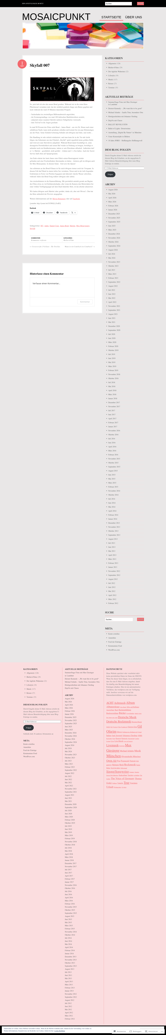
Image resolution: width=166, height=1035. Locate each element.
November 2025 (114, 217)
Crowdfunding (130, 713)
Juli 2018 (111, 382)
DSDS (108, 727)
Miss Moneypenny (82, 225)
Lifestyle (111, 75)
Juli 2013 (111, 543)
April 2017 (112, 418)
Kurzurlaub (131, 738)
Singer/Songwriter (117, 771)
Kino (113, 738)
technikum (136, 775)
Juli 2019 (111, 354)
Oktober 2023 (113, 266)
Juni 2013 (111, 547)
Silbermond (124, 768)
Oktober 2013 (113, 531)
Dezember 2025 (114, 213)
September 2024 (114, 246)
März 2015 (112, 482)
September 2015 (114, 466)
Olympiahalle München (131, 756)
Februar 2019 (113, 370)
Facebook (76, 198)
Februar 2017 (113, 422)
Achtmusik (120, 702)
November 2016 (114, 430)
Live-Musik (119, 741)
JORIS (140, 735)
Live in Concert (128, 741)
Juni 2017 (111, 414)
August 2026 (113, 189)
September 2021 (114, 310)
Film (119, 727)
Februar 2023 (113, 278)
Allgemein (112, 63)
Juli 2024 (111, 254)
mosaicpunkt (56, 17)
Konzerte (125, 738)
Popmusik (125, 760)
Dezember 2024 (114, 234)
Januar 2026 (112, 209)
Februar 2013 (113, 563)
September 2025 (114, 221)
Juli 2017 (111, 410)
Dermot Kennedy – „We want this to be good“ (125, 108)
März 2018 (112, 394)
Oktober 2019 (113, 350)
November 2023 (114, 262)
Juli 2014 (111, 499)
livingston (122, 746)
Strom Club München (112, 775)
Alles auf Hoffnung (133, 707)
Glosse (119, 732)
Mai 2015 (111, 478)
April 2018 (112, 390)
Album (130, 702)
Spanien (137, 772)
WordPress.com (114, 650)
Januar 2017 (112, 426)
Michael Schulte (127, 750)
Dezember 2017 (114, 402)
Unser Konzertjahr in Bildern (119, 136)
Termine (111, 87)
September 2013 (114, 535)
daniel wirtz (138, 713)
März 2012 (112, 599)
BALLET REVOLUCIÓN (117, 124)
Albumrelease (113, 706)
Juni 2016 (111, 442)
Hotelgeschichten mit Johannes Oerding (122, 116)
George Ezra (132, 727)
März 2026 (112, 201)
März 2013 (112, 559)
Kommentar (85, 302)
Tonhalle (120, 783)
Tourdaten (133, 783)
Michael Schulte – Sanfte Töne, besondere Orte (125, 112)
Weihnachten (117, 787)
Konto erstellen (113, 634)
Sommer (131, 772)
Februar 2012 (113, 603)
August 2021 (113, 314)
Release (115, 764)
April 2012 (112, 595)
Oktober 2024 (113, 242)
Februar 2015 (113, 487)
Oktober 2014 (113, 495)
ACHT (110, 702)
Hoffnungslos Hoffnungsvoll (130, 732)
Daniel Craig (54, 225)
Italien (108, 735)
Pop (118, 760)
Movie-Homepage (59, 198)
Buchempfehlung (125, 710)
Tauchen (130, 775)
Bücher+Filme (69, 240)
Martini (72, 225)
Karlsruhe (109, 738)
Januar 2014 (112, 519)
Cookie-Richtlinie (59, 1031)
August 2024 (113, 250)
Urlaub (109, 786)
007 (42, 225)
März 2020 (112, 342)
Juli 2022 (111, 290)
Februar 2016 (113, 454)
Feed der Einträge (114, 642)
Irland (139, 732)
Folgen (110, 174)
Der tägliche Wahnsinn (116, 71)
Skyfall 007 (40, 65)
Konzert (118, 738)
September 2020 (114, 330)
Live (112, 741)
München (113, 755)
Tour (126, 782)
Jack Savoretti (117, 735)
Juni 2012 (111, 587)
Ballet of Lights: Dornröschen (119, 128)
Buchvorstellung (112, 713)
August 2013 (113, 539)
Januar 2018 (112, 398)
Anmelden (112, 638)
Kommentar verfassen (38, 240)
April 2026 (112, 197)
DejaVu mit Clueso (115, 120)
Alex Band (123, 707)
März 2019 (112, 366)
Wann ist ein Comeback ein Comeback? (80, 246)
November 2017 (114, 406)
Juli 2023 (111, 270)
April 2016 (112, 446)
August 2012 (113, 579)
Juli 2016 (111, 438)
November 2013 (114, 527)
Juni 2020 (111, 338)
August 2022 (113, 286)
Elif (111, 727)
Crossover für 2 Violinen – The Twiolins (45, 246)
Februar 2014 (113, 515)
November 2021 (114, 306)
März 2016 (112, 450)
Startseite (111, 17)
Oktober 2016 (113, 434)
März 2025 (112, 230)
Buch (116, 710)
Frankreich (124, 727)
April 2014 (112, 511)
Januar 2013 (112, 567)
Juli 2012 (111, 583)
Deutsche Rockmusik (118, 721)
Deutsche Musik (127, 717)
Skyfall (32, 228)
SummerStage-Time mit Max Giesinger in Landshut (122, 103)
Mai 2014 (111, 507)
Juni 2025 (111, 225)
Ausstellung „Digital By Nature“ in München (124, 132)
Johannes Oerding (130, 735)
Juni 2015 (111, 474)
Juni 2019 (111, 358)
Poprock (133, 761)
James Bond (64, 225)
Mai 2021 (111, 322)
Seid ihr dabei (115, 768)
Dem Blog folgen (118, 150)
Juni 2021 (111, 318)
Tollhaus (114, 783)
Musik (110, 79)
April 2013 (112, 555)
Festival (115, 727)
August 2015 (113, 470)
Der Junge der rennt (111, 717)
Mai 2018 (111, 386)
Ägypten (124, 787)
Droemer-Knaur (137, 722)
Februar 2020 (113, 346)
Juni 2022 (111, 294)
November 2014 (114, 491)
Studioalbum (123, 775)
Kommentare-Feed (115, 646)
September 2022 (114, 282)
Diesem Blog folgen (35, 704)
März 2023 (112, 274)
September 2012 (114, 575)
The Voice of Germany (122, 778)
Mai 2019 (111, 362)
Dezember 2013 (114, 523)
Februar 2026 (113, 205)
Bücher (122, 713)
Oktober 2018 (113, 378)
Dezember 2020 (114, 326)
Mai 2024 (111, 258)
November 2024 (114, 238)
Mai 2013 (111, 551)
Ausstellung (110, 710)
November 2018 (114, 374)
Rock (121, 764)
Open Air (111, 760)
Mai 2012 (111, 591)
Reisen (110, 83)
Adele (46, 225)
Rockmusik (130, 764)
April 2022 (112, 302)
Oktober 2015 (113, 462)
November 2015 (114, 458)
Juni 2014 (111, 503)
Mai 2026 (111, 193)
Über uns (133, 17)
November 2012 (114, 571)
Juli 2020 (111, 334)
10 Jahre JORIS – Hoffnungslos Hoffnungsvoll (125, 140)
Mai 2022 (111, 298)
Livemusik (112, 745)
